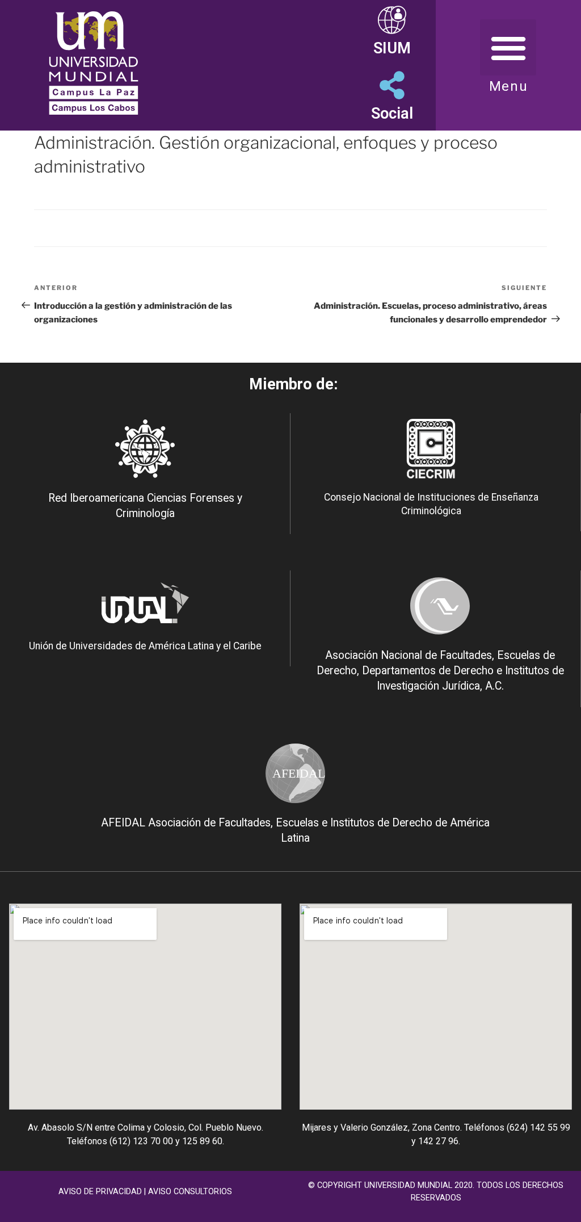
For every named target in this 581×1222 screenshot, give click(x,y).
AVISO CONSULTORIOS (190, 1191)
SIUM (392, 48)
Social (392, 113)
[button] (508, 47)
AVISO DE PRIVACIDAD (100, 1191)
